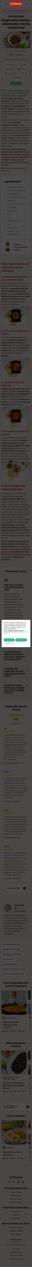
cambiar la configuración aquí (15, 630)
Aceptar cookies (9, 640)
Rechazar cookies (21, 640)
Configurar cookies (9, 643)
